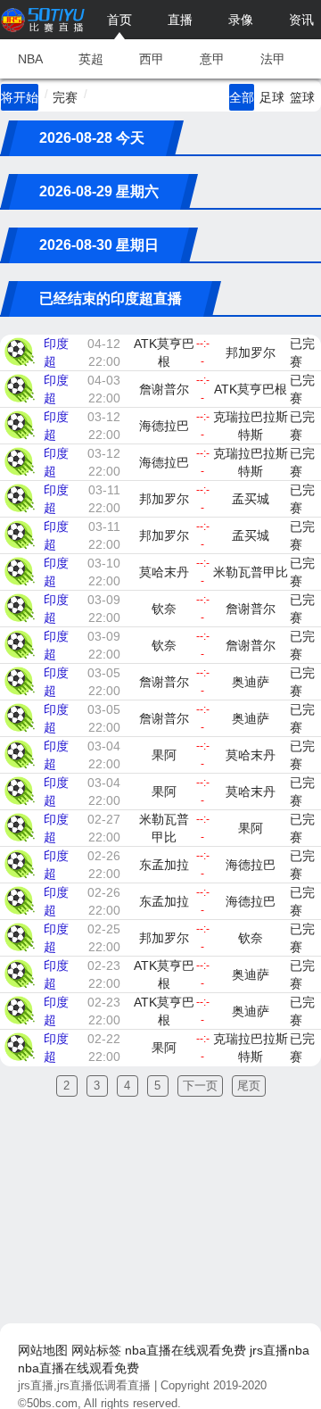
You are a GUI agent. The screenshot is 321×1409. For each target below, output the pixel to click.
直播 (180, 19)
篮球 (302, 97)
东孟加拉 (164, 865)
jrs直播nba (279, 1350)
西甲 (151, 59)
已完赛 (302, 352)
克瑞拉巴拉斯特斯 (250, 426)
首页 (119, 19)
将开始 (19, 97)
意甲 (212, 59)
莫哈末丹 (164, 572)
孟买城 (250, 499)
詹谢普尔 (164, 389)
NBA (30, 59)
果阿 (164, 755)
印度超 (56, 352)
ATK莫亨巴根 (164, 352)
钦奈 (164, 608)
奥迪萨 (250, 682)
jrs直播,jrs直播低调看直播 (84, 1385)
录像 (240, 19)
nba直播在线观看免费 (185, 1350)
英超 (90, 59)
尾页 (248, 1085)
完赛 (65, 97)
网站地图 (43, 1350)
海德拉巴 (164, 426)
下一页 (200, 1085)
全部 (241, 97)
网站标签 (96, 1350)
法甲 (272, 59)
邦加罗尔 (251, 352)
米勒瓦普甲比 (250, 572)
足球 (271, 97)
